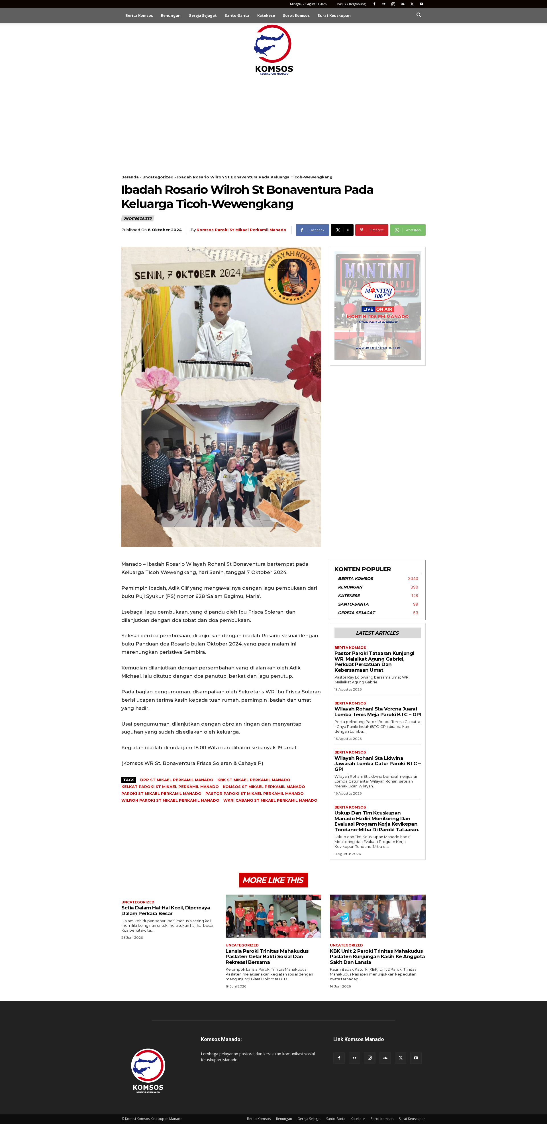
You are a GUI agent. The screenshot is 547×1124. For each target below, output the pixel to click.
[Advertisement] (273, 119)
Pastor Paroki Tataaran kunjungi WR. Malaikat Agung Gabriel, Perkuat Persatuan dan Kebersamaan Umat (374, 661)
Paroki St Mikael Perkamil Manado (161, 793)
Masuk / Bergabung (351, 4)
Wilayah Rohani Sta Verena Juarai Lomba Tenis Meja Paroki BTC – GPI (377, 711)
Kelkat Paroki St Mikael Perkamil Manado (170, 786)
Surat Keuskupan (334, 15)
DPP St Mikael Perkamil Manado (176, 779)
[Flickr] (383, 4)
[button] (419, 16)
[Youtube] (421, 4)
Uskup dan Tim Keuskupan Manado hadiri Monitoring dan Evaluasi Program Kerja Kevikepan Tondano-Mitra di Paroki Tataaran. (376, 821)
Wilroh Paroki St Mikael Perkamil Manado (170, 800)
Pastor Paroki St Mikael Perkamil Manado (254, 793)
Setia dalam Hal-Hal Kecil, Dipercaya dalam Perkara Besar (165, 910)
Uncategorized (158, 177)
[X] (412, 4)
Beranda (130, 177)
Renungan (171, 15)
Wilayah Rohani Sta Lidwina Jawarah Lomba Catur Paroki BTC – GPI (377, 763)
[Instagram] (393, 4)
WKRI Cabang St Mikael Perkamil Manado (270, 800)
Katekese (266, 15)
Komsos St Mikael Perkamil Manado (264, 786)
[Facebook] (374, 4)
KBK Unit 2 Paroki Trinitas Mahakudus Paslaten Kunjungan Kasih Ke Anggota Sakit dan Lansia (377, 956)
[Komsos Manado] (273, 49)
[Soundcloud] (402, 4)
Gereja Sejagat (203, 15)
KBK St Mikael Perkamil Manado (253, 779)
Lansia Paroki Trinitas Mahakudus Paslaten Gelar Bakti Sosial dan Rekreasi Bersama (267, 956)
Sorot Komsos (296, 15)
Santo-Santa (237, 15)
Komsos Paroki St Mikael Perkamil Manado (241, 229)
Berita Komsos (139, 15)
